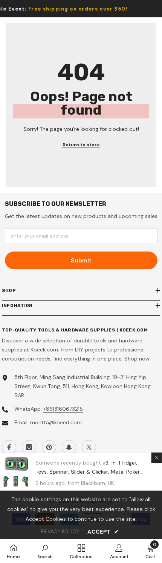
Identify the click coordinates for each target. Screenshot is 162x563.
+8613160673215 (63, 408)
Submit (81, 260)
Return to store (81, 145)
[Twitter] (89, 447)
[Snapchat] (69, 447)
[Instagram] (29, 447)
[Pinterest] (49, 447)
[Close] (156, 458)
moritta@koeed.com (56, 422)
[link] (45, 550)
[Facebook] (9, 447)
